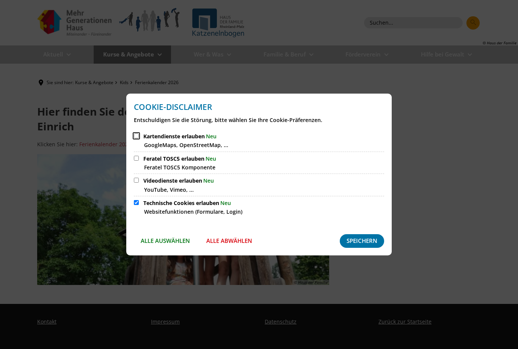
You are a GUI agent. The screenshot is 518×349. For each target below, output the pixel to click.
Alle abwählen (229, 240)
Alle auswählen (165, 240)
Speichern (362, 240)
